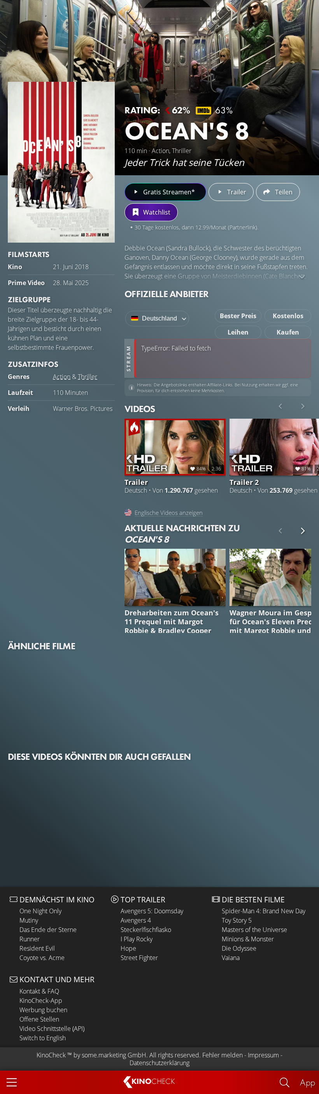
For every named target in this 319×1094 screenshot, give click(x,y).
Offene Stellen (39, 1019)
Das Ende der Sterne (48, 930)
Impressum (263, 1055)
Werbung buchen (43, 1010)
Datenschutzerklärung (159, 1063)
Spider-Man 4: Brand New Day (263, 911)
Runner (29, 939)
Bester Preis (238, 316)
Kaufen (288, 332)
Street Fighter (139, 958)
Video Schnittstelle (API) (51, 1028)
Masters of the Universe (254, 930)
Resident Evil (37, 948)
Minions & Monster (248, 939)
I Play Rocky (136, 939)
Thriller (87, 376)
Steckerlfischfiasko (146, 930)
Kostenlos (288, 316)
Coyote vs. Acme (42, 958)
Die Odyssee (239, 948)
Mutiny (28, 920)
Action (61, 376)
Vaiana (231, 958)
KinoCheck (51, 1055)
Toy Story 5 (237, 920)
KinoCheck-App (40, 1000)
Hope (128, 948)
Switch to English (42, 1038)
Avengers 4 (136, 920)
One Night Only (40, 911)
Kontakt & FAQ (39, 991)
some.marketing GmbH (114, 1055)
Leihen (238, 332)
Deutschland (159, 318)
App (307, 1082)
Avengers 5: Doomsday (152, 911)
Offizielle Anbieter (166, 294)
